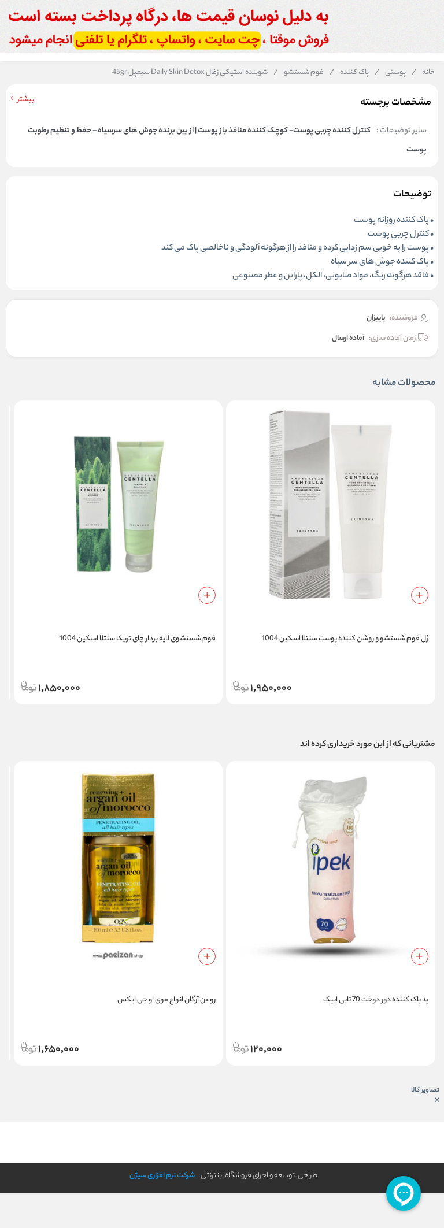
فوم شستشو (298, 72)
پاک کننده (349, 72)
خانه (423, 72)
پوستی (390, 72)
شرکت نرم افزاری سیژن (162, 1176)
